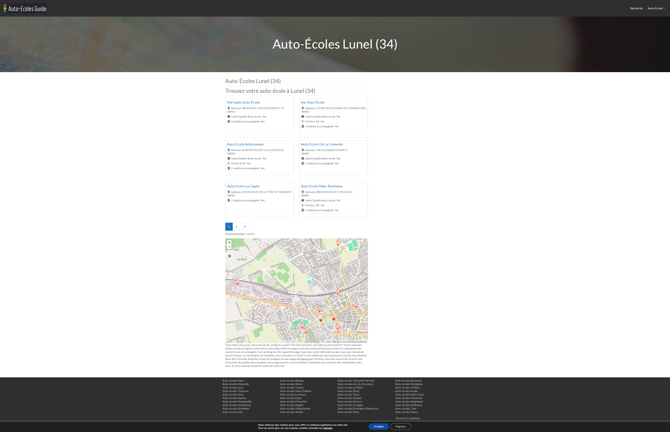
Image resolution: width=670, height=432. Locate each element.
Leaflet (328, 341)
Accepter (379, 426)
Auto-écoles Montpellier (237, 401)
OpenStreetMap (349, 341)
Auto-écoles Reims (291, 384)
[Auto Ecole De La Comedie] (337, 326)
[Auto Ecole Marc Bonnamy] (338, 292)
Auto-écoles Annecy (350, 401)
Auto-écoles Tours (349, 394)
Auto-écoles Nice (232, 394)
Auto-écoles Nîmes (291, 411)
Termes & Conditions (407, 418)
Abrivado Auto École (243, 102)
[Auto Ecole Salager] (302, 326)
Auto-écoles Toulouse (235, 391)
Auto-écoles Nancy (406, 411)
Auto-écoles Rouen (406, 391)
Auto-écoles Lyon (232, 387)
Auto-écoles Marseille (235, 384)
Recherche (636, 8)
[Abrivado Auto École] (305, 330)
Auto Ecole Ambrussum (245, 144)
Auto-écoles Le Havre (293, 394)
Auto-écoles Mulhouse (408, 405)
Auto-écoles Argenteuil (409, 401)
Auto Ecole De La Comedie (322, 144)
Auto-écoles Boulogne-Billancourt (358, 408)
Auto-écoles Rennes (292, 380)
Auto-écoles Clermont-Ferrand (356, 380)
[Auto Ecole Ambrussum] (338, 243)
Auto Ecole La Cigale (243, 186)
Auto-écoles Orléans (407, 387)
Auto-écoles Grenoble (293, 401)
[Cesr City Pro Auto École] (237, 282)
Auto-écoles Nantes (234, 398)
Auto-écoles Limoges (350, 405)
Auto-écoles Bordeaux (235, 408)
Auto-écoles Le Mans (350, 387)
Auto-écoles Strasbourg (236, 405)
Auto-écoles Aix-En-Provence (355, 384)
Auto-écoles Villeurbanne (295, 408)
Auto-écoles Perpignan (409, 384)
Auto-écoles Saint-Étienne (295, 391)
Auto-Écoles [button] (655, 8)
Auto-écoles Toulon (291, 387)
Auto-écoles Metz (348, 411)
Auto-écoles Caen (405, 408)
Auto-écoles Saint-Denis (409, 394)
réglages (327, 428)
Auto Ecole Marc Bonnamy (322, 186)
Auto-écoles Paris (233, 380)
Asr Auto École (313, 102)
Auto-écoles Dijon (291, 398)
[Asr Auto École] (356, 305)
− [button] (229, 247)
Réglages (401, 426)
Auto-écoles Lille (232, 411)
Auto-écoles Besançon (408, 380)
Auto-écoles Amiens (350, 398)
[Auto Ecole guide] (24, 8)
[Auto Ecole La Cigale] (319, 309)
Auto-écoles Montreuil (408, 398)
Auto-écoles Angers (292, 405)
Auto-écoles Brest (348, 391)
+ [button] (229, 242)
